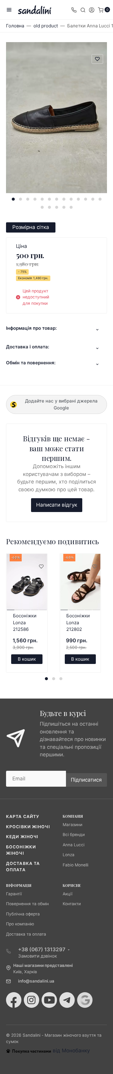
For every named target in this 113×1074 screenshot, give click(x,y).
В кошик (27, 659)
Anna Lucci (73, 844)
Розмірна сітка (30, 227)
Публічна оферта (23, 914)
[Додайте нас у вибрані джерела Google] (85, 1000)
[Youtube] (49, 1000)
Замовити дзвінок (37, 956)
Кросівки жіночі (28, 826)
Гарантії (14, 893)
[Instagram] (31, 1000)
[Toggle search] (83, 10)
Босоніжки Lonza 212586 (24, 622)
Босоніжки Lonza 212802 (78, 622)
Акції (67, 893)
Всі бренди (74, 834)
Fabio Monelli (75, 865)
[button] (13, 199)
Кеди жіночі (22, 836)
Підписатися (86, 780)
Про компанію (20, 923)
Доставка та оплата (26, 934)
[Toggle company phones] (74, 10)
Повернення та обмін (27, 903)
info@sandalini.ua (36, 981)
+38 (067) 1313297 (41, 949)
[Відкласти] (41, 567)
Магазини (72, 824)
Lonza (68, 854)
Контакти (72, 903)
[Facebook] (13, 1000)
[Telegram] (67, 1000)
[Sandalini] (34, 10)
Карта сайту (22, 816)
